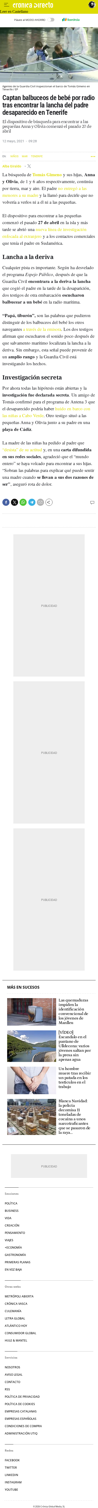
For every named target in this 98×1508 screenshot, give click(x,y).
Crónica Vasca (16, 1304)
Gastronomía (15, 1255)
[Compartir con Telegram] (31, 502)
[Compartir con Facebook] (6, 502)
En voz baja (13, 1270)
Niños (14, 156)
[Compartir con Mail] (40, 502)
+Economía (13, 1247)
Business (12, 1211)
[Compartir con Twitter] (14, 502)
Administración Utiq (21, 1433)
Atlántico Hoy (16, 1326)
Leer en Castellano (14, 11)
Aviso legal (13, 1375)
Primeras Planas (17, 1262)
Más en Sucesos (23, 987)
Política (11, 1203)
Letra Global (15, 1318)
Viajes (9, 1240)
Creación (12, 1225)
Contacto (12, 1382)
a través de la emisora (42, 329)
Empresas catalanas (21, 1411)
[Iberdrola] (71, 19)
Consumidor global (20, 1333)
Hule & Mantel (16, 1340)
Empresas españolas (20, 1419)
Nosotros (12, 1367)
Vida (8, 1218)
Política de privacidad (22, 1397)
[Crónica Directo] (49, 5)
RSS (7, 1389)
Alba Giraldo (12, 166)
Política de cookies (20, 1404)
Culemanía (13, 1311)
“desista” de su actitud (22, 449)
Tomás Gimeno (47, 174)
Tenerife (37, 156)
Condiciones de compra (23, 1426)
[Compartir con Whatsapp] (23, 502)
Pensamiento (15, 1233)
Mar (25, 156)
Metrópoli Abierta (19, 1296)
